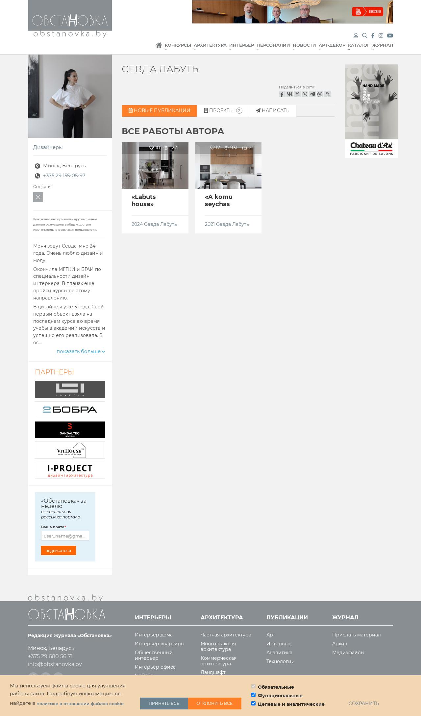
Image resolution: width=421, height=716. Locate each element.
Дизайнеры (48, 147)
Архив (339, 644)
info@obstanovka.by (55, 664)
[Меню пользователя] (356, 36)
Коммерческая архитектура (218, 661)
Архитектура (210, 45)
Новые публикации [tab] (161, 110)
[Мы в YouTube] (390, 36)
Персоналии (273, 45)
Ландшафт (213, 672)
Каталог (359, 45)
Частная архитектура (226, 635)
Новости (304, 45)
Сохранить (364, 703)
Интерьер (241, 45)
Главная (159, 49)
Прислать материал (356, 635)
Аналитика (279, 653)
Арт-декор (332, 45)
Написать (274, 110)
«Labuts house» (144, 200)
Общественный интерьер (154, 655)
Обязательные (276, 687)
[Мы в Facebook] (373, 36)
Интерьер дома (154, 635)
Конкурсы (178, 45)
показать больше (79, 351)
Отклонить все (215, 703)
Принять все (164, 703)
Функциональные (280, 696)
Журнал (382, 45)
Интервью (278, 644)
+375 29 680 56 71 (50, 656)
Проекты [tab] (224, 110)
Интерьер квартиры (160, 644)
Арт (270, 635)
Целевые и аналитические (291, 704)
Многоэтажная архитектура (218, 646)
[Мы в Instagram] (381, 36)
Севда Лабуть (160, 224)
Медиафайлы (348, 653)
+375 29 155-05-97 (64, 176)
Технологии (280, 661)
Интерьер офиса (155, 667)
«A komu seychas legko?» (219, 204)
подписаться (58, 550)
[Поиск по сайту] (365, 36)
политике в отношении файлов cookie (80, 703)
